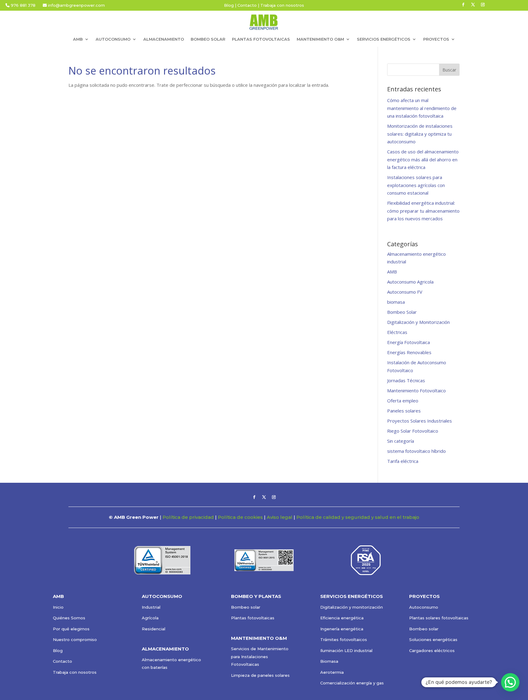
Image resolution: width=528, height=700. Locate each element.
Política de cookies (240, 517)
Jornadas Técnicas (406, 380)
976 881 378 (23, 5)
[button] (510, 682)
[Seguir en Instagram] (482, 4)
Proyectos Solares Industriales (419, 421)
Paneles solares (404, 411)
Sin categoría (400, 441)
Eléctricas (397, 332)
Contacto (247, 5)
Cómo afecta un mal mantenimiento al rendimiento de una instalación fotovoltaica (422, 108)
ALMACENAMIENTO (163, 39)
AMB (392, 272)
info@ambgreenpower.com (76, 5)
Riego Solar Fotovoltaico (412, 431)
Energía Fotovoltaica (408, 342)
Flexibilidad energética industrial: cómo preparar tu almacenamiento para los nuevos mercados (423, 211)
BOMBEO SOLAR (208, 39)
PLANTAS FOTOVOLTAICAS (261, 39)
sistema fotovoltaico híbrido (416, 451)
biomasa (396, 302)
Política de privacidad (188, 517)
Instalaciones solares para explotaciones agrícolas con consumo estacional (416, 185)
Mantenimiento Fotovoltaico (416, 390)
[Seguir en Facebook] (463, 4)
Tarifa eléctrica (402, 461)
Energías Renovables (409, 352)
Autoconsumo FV (404, 292)
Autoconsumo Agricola (410, 282)
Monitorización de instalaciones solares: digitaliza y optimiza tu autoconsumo (420, 134)
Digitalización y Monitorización (418, 322)
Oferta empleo (402, 401)
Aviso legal (279, 517)
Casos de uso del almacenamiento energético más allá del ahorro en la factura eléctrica (423, 159)
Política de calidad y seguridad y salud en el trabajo (357, 517)
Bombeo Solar (402, 312)
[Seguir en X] (473, 4)
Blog (229, 5)
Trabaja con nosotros (282, 5)
